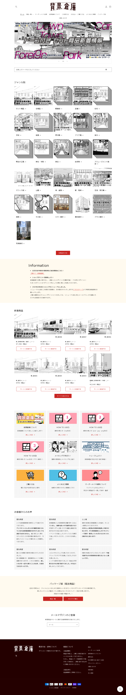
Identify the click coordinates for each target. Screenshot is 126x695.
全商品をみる (63, 253)
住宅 (96, 109)
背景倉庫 (56, 687)
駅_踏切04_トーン (46, 380)
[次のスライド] (67, 61)
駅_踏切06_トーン (95, 341)
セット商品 (20, 109)
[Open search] (120, 689)
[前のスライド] (59, 61)
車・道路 (58, 190)
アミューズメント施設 (102, 163)
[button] (16, 7)
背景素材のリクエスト (94, 653)
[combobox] (63, 70)
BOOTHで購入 (73, 599)
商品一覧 (53, 599)
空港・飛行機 (99, 190)
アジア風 (78, 135)
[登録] (77, 625)
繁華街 (57, 109)
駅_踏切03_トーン (70, 380)
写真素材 (19, 243)
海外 (96, 135)
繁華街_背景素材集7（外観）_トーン (99, 381)
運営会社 (90, 657)
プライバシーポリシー (94, 663)
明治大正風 (20, 162)
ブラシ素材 (99, 217)
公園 (37, 190)
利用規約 (90, 670)
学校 (17, 135)
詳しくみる (29, 435)
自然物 (77, 162)
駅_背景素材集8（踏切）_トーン (25, 341)
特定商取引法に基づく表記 (96, 660)
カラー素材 (59, 217)
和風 (37, 135)
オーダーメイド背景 (94, 650)
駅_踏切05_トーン (21, 380)
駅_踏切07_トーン (70, 341)
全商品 (38, 109)
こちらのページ (78, 289)
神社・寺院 (40, 162)
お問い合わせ (92, 666)
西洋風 (57, 135)
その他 (38, 217)
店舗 (76, 109)
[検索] (110, 70)
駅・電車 (78, 190)
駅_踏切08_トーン (46, 341)
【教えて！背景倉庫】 (37, 273)
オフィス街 (20, 190)
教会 (57, 162)
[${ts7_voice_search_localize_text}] (106, 70)
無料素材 (78, 217)
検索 (89, 647)
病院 (17, 217)
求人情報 (90, 673)
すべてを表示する (63, 396)
